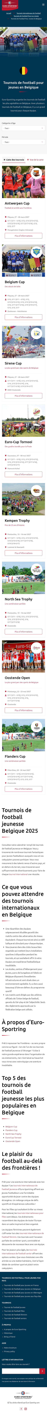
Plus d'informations (23, 235)
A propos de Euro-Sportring (15, 1329)
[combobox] (23, 128)
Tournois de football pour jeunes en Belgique (22, 1289)
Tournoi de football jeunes (14, 1307)
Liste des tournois (15, 159)
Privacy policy (9, 1351)
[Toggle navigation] (43, 4)
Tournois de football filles (14, 1311)
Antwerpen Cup (17, 203)
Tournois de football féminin (15, 1314)
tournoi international (18, 874)
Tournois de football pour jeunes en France (21, 1285)
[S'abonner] (42, 1371)
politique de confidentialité (35, 1378)
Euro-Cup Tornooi (18, 442)
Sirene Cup (13, 363)
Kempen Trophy (17, 520)
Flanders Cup (15, 756)
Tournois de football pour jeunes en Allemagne (23, 1292)
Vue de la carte (36, 159)
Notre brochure (10, 1347)
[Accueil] (10, 5)
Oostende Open (17, 677)
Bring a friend (9, 1336)
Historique (8, 1333)
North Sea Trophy (18, 599)
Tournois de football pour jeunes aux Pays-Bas (22, 1296)
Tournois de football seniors (15, 1318)
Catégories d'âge (9, 123)
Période (5, 137)
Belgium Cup (15, 282)
